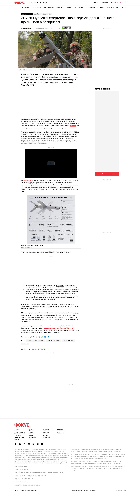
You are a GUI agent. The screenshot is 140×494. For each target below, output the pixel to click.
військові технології (53, 340)
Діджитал (110, 7)
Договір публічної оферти (32, 437)
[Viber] (40, 2)
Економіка (100, 7)
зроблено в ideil (121, 490)
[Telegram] (34, 2)
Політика (60, 7)
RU (121, 2)
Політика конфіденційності (79, 490)
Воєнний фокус (27, 14)
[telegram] (24, 444)
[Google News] (43, 2)
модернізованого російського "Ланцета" (59, 328)
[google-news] (38, 444)
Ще (123, 7)
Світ (75, 7)
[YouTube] (37, 2)
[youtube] (29, 444)
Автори (31, 433)
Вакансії (60, 433)
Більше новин (107, 174)
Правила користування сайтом (20, 437)
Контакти (93, 490)
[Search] (124, 2)
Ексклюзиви (36, 7)
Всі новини (26, 7)
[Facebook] (29, 2)
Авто (118, 7)
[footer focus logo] (22, 425)
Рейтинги (114, 2)
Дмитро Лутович (27, 28)
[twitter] (20, 444)
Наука (81, 7)
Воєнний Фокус (49, 7)
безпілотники (39, 340)
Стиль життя (90, 7)
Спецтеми (104, 2)
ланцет (25, 344)
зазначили (27, 180)
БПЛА (29, 340)
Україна (68, 7)
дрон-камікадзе (68, 340)
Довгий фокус (20, 433)
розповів (73, 125)
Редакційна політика (47, 436)
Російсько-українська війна (42, 14)
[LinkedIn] (46, 2)
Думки (95, 2)
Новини (17, 430)
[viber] (33, 444)
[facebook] (15, 444)
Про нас (46, 433)
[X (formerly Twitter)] (31, 2)
